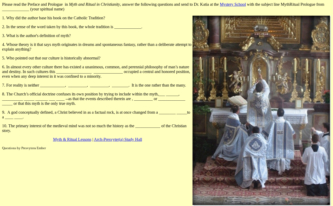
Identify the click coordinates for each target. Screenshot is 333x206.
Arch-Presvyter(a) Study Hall (118, 139)
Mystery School (233, 4)
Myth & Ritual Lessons (72, 139)
